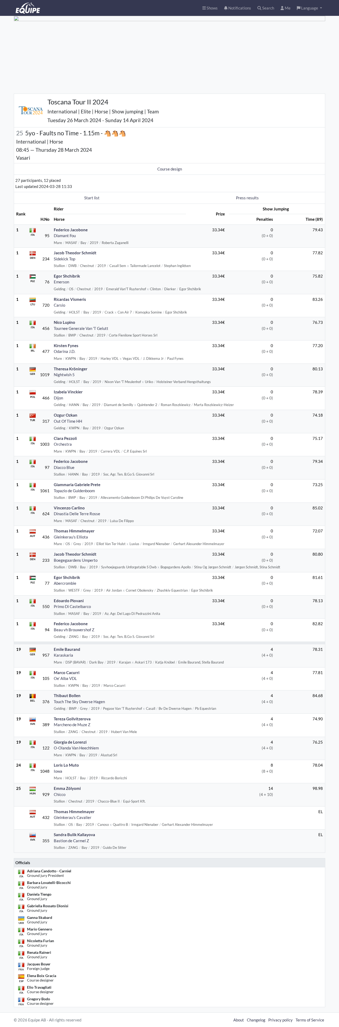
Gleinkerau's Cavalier (72, 817)
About (238, 1019)
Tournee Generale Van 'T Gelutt (81, 328)
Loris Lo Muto (66, 765)
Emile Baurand (67, 649)
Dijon (58, 397)
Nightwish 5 (64, 374)
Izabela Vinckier (68, 391)
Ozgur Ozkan (65, 415)
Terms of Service (310, 1019)
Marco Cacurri (66, 672)
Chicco (59, 794)
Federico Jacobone (71, 229)
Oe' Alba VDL (65, 678)
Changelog (256, 1019)
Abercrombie (65, 583)
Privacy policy (280, 1019)
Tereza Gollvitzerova (72, 718)
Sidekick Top (64, 258)
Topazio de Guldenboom (74, 490)
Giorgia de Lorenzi (70, 742)
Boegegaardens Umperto (75, 560)
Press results (247, 197)
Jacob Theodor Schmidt (75, 252)
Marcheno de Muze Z (72, 724)
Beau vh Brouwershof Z (74, 629)
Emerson (61, 281)
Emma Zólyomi (67, 788)
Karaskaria (63, 655)
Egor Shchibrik (67, 276)
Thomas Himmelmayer (74, 530)
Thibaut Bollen (67, 695)
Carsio (59, 305)
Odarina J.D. (64, 351)
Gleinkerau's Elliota (71, 537)
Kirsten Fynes (66, 345)
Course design (169, 169)
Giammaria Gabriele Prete (77, 484)
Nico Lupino (64, 322)
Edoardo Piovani (69, 600)
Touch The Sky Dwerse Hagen (79, 701)
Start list (92, 197)
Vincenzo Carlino (69, 507)
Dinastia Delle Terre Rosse (77, 513)
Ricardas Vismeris (70, 299)
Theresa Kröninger (70, 368)
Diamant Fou (65, 235)
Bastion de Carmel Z (71, 840)
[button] (309, 8)
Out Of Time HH (68, 421)
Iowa (58, 771)
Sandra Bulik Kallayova (74, 834)
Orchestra (63, 444)
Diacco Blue (64, 467)
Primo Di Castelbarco (72, 606)
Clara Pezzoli (65, 438)
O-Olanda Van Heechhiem (76, 747)
